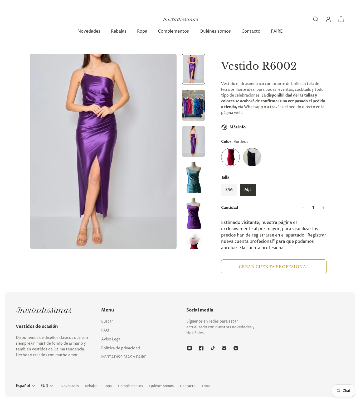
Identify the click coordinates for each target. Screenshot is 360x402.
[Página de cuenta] (328, 19)
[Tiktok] (212, 348)
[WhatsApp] (236, 348)
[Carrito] (341, 19)
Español (23, 385)
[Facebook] (201, 348)
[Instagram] (189, 348)
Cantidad (229, 207)
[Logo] (180, 19)
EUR (44, 385)
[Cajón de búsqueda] (315, 19)
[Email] (224, 348)
